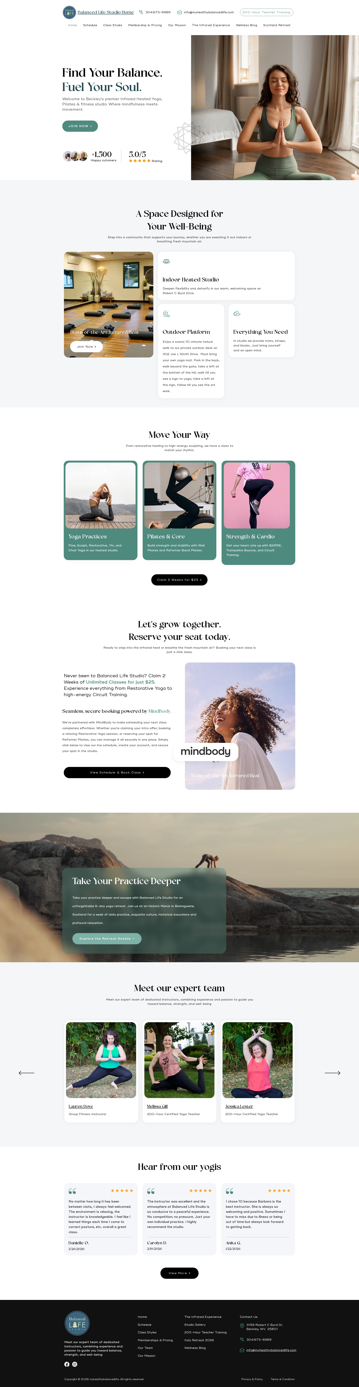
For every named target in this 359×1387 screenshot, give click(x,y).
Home (142, 1317)
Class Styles (147, 1332)
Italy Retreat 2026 (199, 1340)
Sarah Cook (236, 1106)
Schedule (144, 1325)
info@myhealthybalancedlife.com (209, 12)
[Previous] (26, 1073)
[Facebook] (66, 1364)
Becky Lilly (78, 1106)
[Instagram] (74, 1364)
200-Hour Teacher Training (205, 1332)
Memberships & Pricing (155, 1340)
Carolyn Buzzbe (162, 1106)
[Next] (332, 1073)
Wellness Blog (195, 1348)
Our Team (145, 1348)
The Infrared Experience (203, 1317)
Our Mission (147, 1356)
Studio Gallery (194, 1325)
